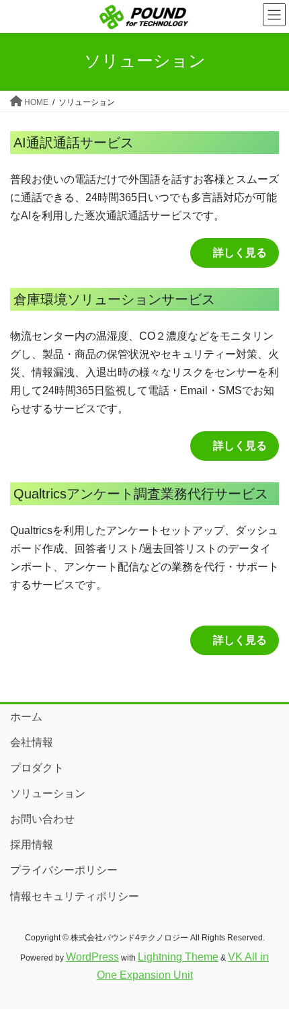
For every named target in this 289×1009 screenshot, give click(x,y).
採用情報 (31, 844)
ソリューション (47, 793)
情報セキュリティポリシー (74, 896)
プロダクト (37, 768)
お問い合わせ (42, 819)
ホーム (26, 716)
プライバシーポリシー (64, 870)
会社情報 (31, 742)
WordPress (92, 957)
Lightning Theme (178, 957)
